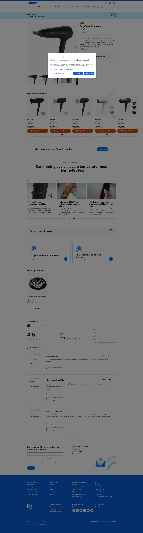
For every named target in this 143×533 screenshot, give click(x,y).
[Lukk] (94, 55)
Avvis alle (78, 73)
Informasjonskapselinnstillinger (57, 73)
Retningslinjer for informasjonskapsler (66, 69)
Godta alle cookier (89, 73)
